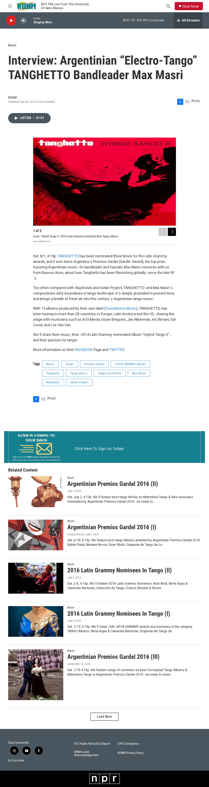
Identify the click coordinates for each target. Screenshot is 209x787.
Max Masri (139, 373)
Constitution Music (121, 308)
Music (12, 45)
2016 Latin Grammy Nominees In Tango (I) (118, 613)
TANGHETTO (68, 256)
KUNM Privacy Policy (130, 752)
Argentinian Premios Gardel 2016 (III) (113, 656)
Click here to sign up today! (99, 448)
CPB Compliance (128, 743)
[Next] (172, 232)
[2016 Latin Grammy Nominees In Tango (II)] (35, 578)
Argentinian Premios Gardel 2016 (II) (112, 483)
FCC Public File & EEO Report (92, 743)
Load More (104, 717)
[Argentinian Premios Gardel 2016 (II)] (35, 491)
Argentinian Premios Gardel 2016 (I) (111, 527)
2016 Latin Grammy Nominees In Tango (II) (119, 570)
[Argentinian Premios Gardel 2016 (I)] (35, 535)
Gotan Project (79, 382)
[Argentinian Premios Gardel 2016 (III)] (35, 674)
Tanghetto (53, 373)
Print (195, 100)
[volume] (23, 20)
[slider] (30, 20)
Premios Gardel (94, 364)
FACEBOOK (84, 350)
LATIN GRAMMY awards (130, 364)
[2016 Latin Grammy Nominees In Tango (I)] (35, 621)
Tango (70, 364)
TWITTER (117, 350)
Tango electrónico (109, 373)
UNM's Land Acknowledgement (86, 753)
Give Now (190, 6)
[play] (11, 20)
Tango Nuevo (78, 373)
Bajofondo (53, 382)
